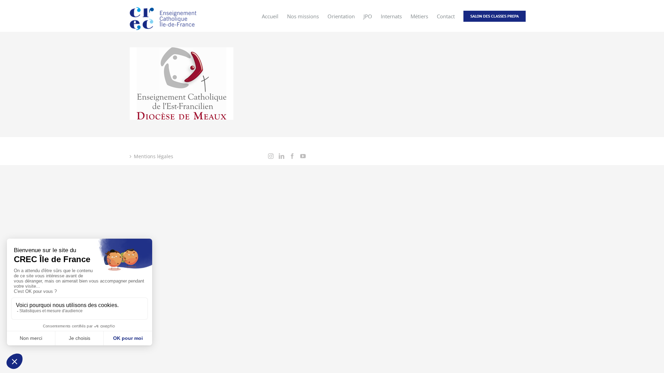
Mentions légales (153, 156)
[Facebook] (292, 156)
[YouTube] (303, 156)
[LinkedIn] (281, 156)
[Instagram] (271, 156)
